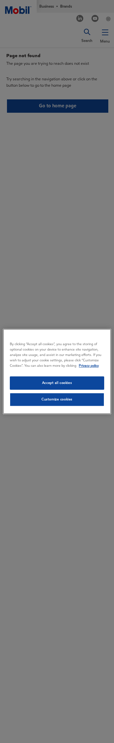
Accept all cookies (57, 382)
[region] (57, 371)
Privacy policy (89, 365)
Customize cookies (57, 399)
